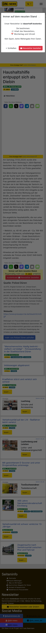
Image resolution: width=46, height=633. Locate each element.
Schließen (11, 48)
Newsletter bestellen (31, 48)
